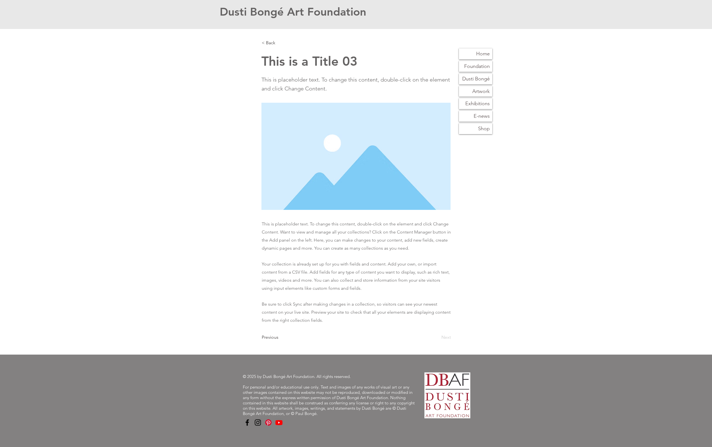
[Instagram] (258, 422)
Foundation (477, 66)
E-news (482, 116)
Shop (484, 129)
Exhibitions (477, 103)
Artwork (481, 91)
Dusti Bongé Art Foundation (293, 11)
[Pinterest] (268, 422)
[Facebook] (247, 422)
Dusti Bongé (476, 79)
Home (483, 54)
